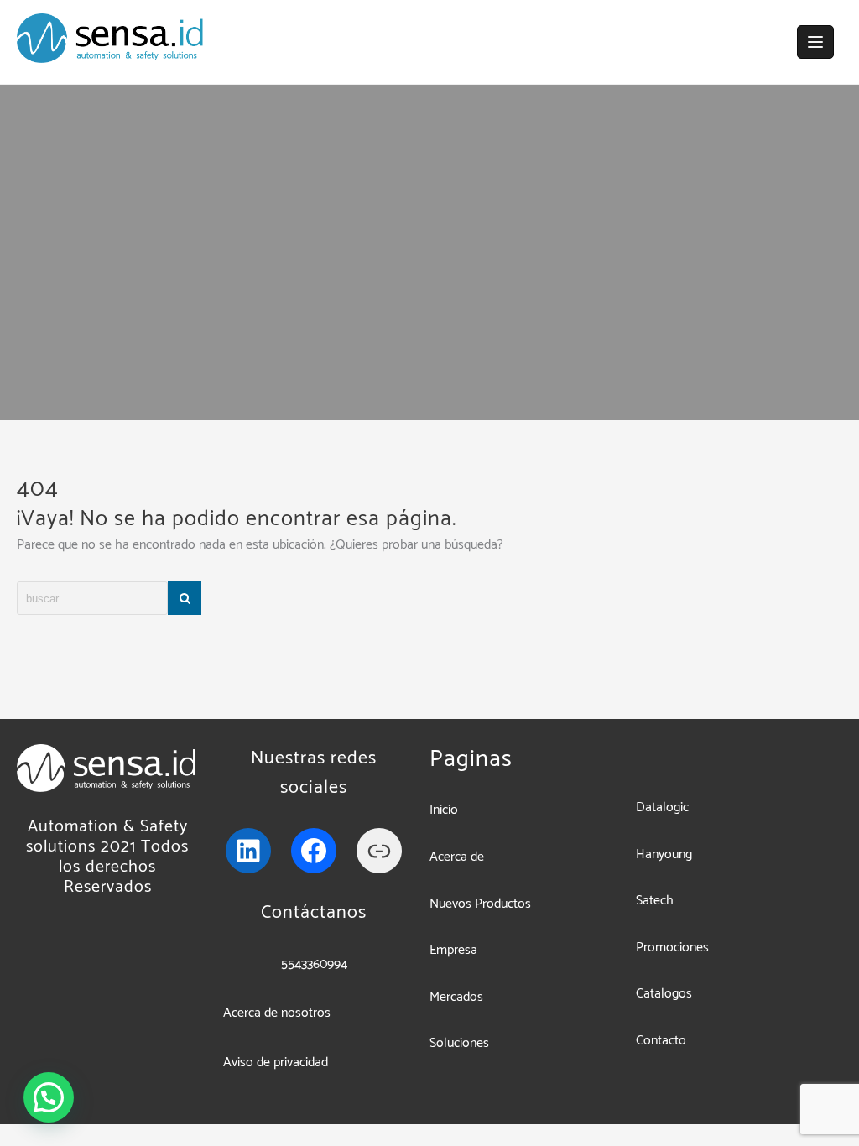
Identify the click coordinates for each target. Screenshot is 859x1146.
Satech (655, 900)
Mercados (456, 997)
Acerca (450, 857)
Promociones (672, 947)
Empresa (453, 950)
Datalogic (662, 807)
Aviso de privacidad (275, 1062)
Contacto (661, 1040)
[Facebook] (313, 850)
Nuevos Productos (480, 904)
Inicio (444, 810)
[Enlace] (379, 850)
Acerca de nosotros (277, 1013)
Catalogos (664, 993)
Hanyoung (664, 854)
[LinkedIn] (248, 850)
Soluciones (459, 1043)
